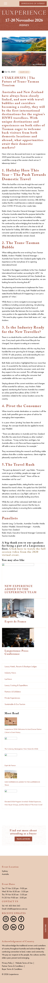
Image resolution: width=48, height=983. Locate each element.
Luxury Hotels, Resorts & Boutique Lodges (21, 666)
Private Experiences (12, 698)
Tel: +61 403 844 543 (11, 905)
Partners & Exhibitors (13, 691)
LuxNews (8, 679)
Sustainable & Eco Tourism (15, 704)
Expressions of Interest (33, 3)
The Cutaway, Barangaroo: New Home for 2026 (21, 749)
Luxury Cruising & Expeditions (16, 685)
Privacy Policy (7, 963)
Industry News (10, 673)
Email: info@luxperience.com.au (14, 909)
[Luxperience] (24, 12)
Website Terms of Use (24, 963)
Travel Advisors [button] (23, 839)
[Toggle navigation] (5, 3)
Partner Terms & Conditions (12, 966)
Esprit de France (10, 765)
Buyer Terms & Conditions (12, 969)
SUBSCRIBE (45, 928)
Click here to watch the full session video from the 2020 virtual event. (24, 552)
